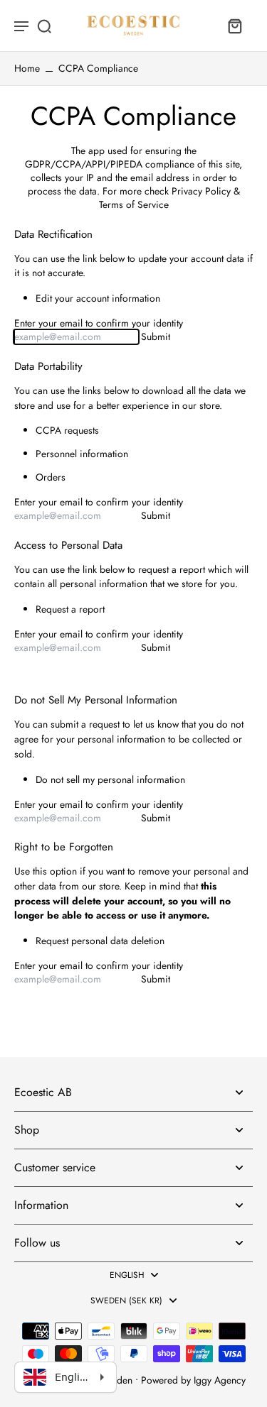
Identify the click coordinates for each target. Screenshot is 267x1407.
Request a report (70, 609)
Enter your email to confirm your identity (98, 323)
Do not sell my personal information (110, 780)
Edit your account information (98, 298)
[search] (44, 25)
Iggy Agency (220, 1380)
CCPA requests (67, 430)
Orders (51, 477)
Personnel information (82, 454)
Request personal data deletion (100, 941)
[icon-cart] (234, 25)
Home (27, 68)
